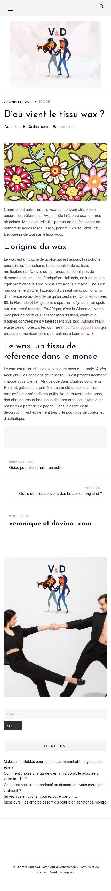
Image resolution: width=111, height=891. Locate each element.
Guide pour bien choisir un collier (36, 467)
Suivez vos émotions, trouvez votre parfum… (40, 796)
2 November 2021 (17, 101)
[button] (10, 8)
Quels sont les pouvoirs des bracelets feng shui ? (60, 493)
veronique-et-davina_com (26, 126)
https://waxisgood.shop (80, 327)
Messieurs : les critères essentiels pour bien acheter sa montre (55, 802)
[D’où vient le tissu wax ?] (55, 172)
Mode (44, 101)
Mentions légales (62, 872)
